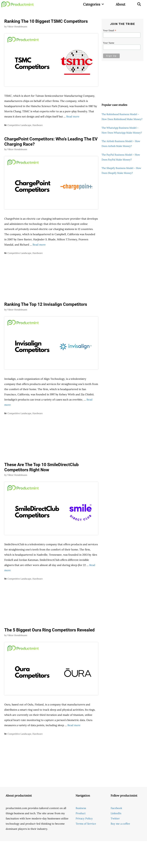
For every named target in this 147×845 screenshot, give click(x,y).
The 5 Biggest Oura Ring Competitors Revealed (49, 629)
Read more (72, 116)
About (120, 4)
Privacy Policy (84, 818)
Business (81, 808)
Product (81, 813)
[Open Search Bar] (139, 4)
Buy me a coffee (120, 823)
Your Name (108, 42)
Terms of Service (86, 823)
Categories (91, 4)
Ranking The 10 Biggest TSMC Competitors (46, 21)
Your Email (109, 30)
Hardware (37, 125)
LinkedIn (116, 813)
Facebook (116, 808)
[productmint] (18, 4)
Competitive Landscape (19, 125)
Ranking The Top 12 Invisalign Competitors (45, 304)
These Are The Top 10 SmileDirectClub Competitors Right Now (41, 467)
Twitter (115, 818)
